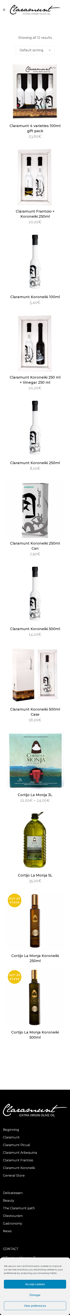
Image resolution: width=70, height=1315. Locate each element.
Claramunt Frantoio (18, 1160)
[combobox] (35, 50)
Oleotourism (13, 1216)
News (7, 1231)
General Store (14, 1175)
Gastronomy (12, 1223)
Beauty (8, 1200)
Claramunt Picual (16, 1145)
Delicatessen (13, 1193)
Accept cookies (35, 1284)
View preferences (35, 1305)
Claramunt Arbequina (20, 1152)
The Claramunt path (19, 1208)
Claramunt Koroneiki (19, 1168)
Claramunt (11, 1137)
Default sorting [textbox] (31, 50)
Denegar (35, 1295)
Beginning (11, 1130)
